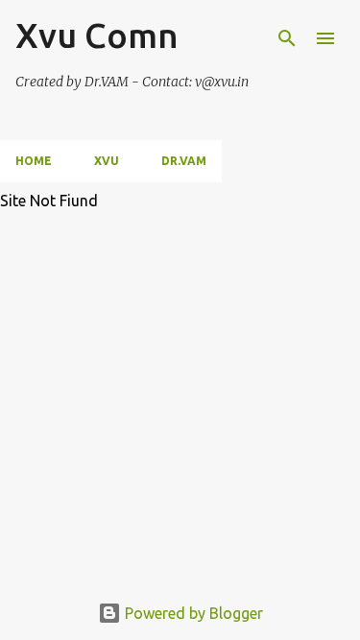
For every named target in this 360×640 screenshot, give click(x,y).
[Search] (287, 38)
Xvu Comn (97, 35)
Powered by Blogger (192, 613)
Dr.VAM (183, 160)
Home (33, 160)
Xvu (106, 160)
